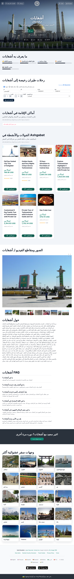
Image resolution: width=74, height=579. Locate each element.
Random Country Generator (29, 553)
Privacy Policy (50, 553)
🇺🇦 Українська (34, 562)
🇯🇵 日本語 (61, 559)
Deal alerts (18, 553)
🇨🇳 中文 (55, 559)
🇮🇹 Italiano (43, 559)
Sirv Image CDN (53, 550)
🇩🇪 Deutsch (35, 559)
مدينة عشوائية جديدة (37, 439)
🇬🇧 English (13, 559)
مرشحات (39, 31)
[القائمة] (2, 3)
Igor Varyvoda (29, 550)
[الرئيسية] (37, 3)
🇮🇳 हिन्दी (41, 562)
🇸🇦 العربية (49, 559)
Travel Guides (41, 553)
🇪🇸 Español (28, 559)
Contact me (37, 550)
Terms (57, 553)
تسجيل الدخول (69, 3)
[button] (69, 255)
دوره (32, 31)
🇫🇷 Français (20, 559)
